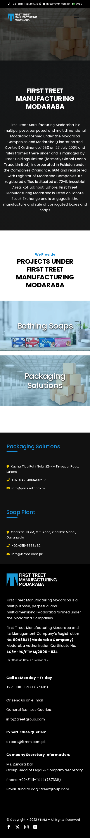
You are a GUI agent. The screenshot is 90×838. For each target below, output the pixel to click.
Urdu (79, 3)
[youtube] (35, 827)
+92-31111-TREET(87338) (26, 3)
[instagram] (26, 827)
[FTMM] (22, 15)
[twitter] (17, 827)
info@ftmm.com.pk (58, 3)
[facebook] (9, 827)
